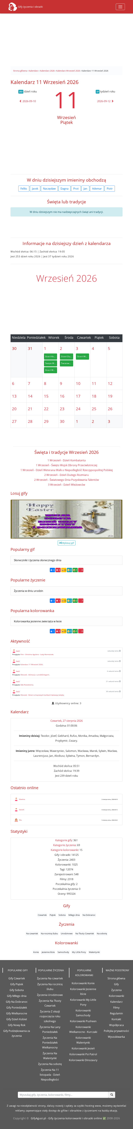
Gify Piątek (16, 984)
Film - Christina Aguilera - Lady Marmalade (36, 654)
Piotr (110, 188)
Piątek (53, 915)
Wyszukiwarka (116, 1037)
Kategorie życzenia (64, 845)
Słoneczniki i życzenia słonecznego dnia (37, 560)
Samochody (63, 952)
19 (110, 396)
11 (66, 99)
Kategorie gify (63, 840)
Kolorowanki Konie (83, 983)
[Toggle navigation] (120, 7)
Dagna (64, 188)
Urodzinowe (67, 933)
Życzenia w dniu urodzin (28, 591)
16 (62, 396)
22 (46, 408)
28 (30, 421)
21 (30, 408)
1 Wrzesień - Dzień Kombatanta (67, 460)
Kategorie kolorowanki (64, 850)
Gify (116, 984)
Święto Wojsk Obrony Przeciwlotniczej (51, 363)
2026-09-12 (104, 101)
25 (94, 408)
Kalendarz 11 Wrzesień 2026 (31, 664)
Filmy (116, 1007)
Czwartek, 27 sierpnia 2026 (66, 721)
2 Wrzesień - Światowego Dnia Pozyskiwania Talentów (66, 480)
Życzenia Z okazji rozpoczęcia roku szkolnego (50, 1016)
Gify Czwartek (16, 978)
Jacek (35, 188)
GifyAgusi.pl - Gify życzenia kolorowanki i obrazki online (66, 1118)
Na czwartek (32, 933)
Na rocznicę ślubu (49, 933)
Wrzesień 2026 (66, 278)
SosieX (21, 809)
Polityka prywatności (116, 1031)
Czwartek (42, 915)
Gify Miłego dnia (16, 996)
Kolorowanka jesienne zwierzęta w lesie (38, 621)
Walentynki (94, 952)
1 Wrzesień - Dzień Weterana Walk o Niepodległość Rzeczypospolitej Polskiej (66, 470)
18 (94, 396)
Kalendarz (116, 1002)
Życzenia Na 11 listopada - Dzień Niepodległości (50, 1074)
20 (14, 408)
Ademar (97, 188)
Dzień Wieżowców (83, 356)
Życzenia (116, 990)
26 (110, 408)
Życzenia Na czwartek (50, 978)
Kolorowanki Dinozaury (83, 1060)
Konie (36, 952)
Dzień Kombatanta (51, 356)
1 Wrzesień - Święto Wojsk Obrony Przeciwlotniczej (66, 465)
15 (46, 396)
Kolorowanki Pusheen (83, 1021)
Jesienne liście (48, 952)
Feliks (23, 188)
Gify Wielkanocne (16, 1013)
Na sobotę (102, 933)
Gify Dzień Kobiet (16, 1019)
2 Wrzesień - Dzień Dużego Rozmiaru (66, 475)
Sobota (62, 915)
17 (78, 396)
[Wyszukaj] (111, 1095)
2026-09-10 (29, 101)
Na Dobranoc (89, 915)
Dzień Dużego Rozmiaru (67, 356)
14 (30, 396)
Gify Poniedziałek (16, 1007)
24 (78, 408)
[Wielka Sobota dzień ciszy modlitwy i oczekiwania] (66, 519)
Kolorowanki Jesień (83, 1048)
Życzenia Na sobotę (50, 1064)
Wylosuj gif (67, 542)
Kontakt (116, 1019)
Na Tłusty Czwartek (84, 933)
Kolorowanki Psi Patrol (83, 1054)
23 (62, 408)
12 (110, 383)
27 (14, 421)
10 (78, 383)
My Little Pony (79, 952)
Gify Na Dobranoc (17, 1002)
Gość (18, 651)
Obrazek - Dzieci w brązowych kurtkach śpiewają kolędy (42, 695)
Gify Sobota (17, 990)
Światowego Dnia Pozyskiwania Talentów (67, 363)
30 (62, 421)
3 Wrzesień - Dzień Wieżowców (66, 484)
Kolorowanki (116, 996)
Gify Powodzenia (26, 685)
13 (14, 396)
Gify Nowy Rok (16, 1025)
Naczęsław (49, 188)
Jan (85, 188)
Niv (20, 820)
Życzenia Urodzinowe (50, 995)
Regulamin (116, 1013)
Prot (76, 188)
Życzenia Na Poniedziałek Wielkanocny (50, 1042)
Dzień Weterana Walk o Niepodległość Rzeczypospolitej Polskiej (51, 370)
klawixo (22, 799)
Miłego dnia (74, 915)
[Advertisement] (66, 38)
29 (46, 421)
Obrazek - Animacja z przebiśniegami (34, 675)
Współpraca (116, 1025)
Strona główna (116, 978)
